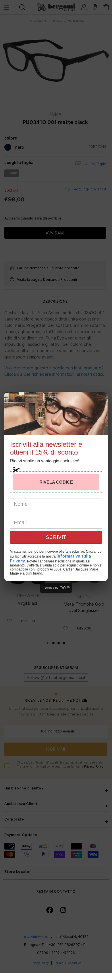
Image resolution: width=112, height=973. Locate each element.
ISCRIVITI (56, 537)
